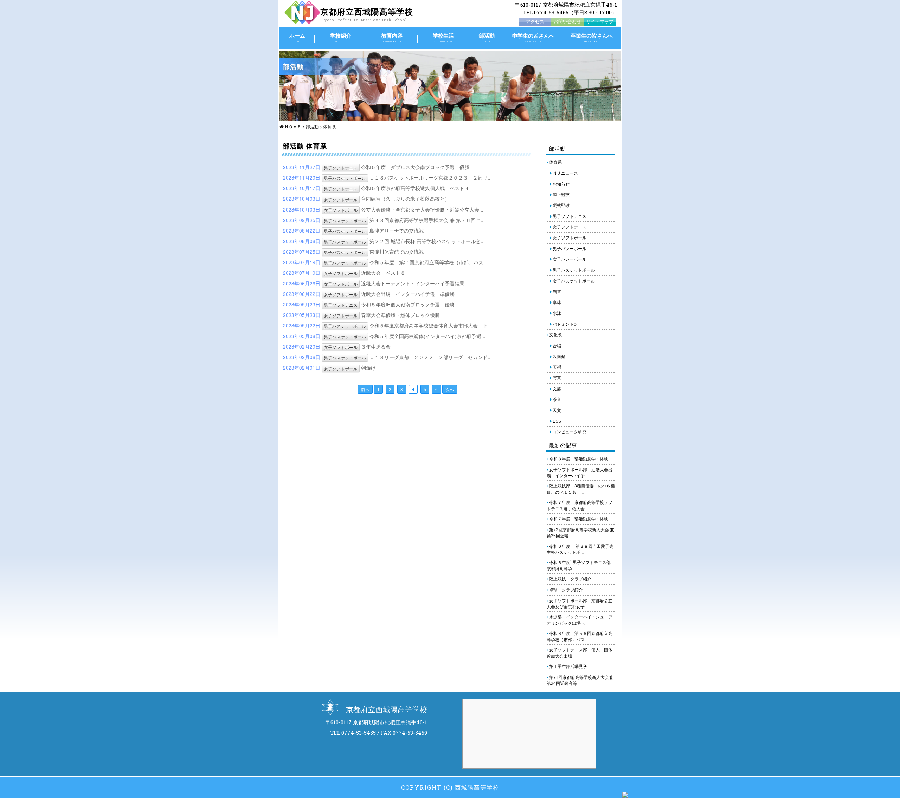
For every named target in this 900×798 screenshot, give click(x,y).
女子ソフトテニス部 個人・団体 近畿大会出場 (581, 653)
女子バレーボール (569, 259)
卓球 (556, 302)
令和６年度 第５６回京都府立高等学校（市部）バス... (579, 636)
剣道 (556, 291)
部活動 (487, 37)
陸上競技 (561, 194)
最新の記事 (563, 445)
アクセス (535, 21)
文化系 (555, 334)
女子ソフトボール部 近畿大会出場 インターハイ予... (579, 473)
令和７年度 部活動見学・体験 (578, 519)
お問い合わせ (567, 21)
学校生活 (443, 37)
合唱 (556, 345)
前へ (365, 389)
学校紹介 (340, 37)
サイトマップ (599, 21)
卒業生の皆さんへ (592, 37)
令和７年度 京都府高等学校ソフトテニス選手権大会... (579, 505)
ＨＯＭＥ (292, 126)
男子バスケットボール (345, 178)
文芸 (556, 389)
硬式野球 (561, 205)
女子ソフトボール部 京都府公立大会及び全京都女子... (579, 604)
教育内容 (392, 37)
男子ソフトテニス (341, 167)
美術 (556, 367)
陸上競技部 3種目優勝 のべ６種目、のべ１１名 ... (581, 489)
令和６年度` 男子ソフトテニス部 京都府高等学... (581, 565)
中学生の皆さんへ (533, 37)
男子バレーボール (569, 248)
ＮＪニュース (565, 173)
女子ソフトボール (341, 199)
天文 (556, 410)
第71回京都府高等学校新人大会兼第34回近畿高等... (580, 680)
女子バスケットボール (573, 281)
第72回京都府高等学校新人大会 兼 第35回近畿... (580, 533)
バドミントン (565, 324)
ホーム (297, 37)
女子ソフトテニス (569, 227)
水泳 (556, 313)
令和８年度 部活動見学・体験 (578, 458)
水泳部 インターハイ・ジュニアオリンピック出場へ (579, 620)
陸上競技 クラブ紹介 (569, 579)
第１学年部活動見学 (567, 666)
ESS (556, 421)
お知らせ (561, 184)
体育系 (329, 126)
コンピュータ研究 (569, 431)
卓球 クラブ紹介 (565, 590)
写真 (556, 378)
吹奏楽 (558, 356)
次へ (449, 389)
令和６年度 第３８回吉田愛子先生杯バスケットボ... (580, 549)
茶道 (556, 399)
